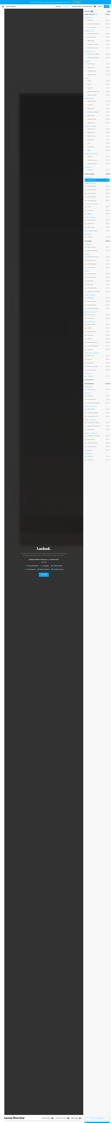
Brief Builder (87, 6)
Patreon (58, 6)
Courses (66, 6)
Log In (100, 6)
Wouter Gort (55, 559)
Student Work (77, 6)
